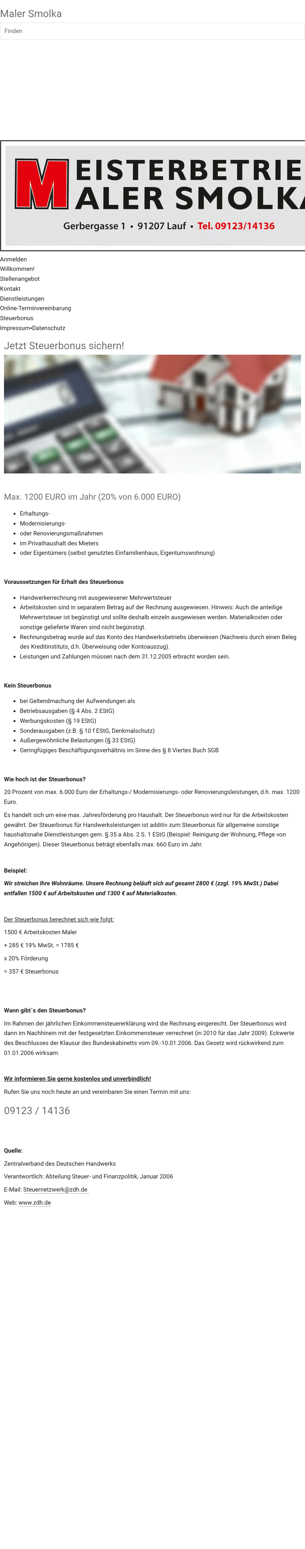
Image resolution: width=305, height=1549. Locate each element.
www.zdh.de (35, 1202)
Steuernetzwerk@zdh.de (56, 1189)
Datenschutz (49, 328)
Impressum (15, 328)
